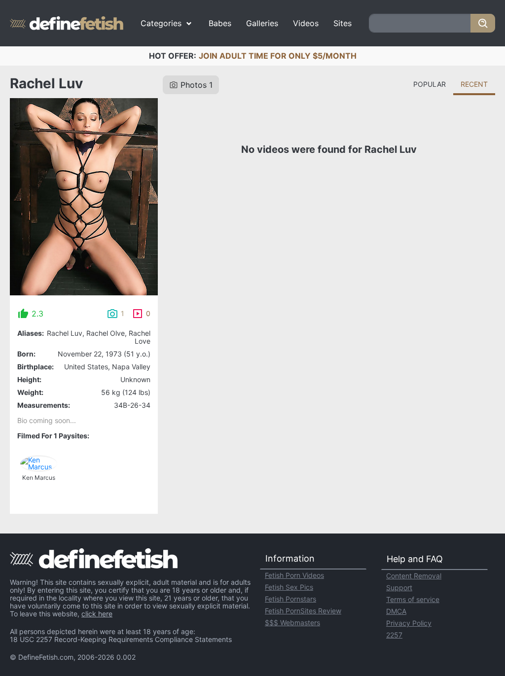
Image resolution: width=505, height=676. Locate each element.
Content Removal (413, 575)
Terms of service (412, 599)
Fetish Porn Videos (294, 575)
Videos (306, 23)
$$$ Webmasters (292, 622)
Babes (220, 23)
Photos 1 (196, 85)
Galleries (262, 23)
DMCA (396, 611)
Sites (342, 23)
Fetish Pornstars (290, 599)
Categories (161, 23)
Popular (429, 84)
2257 (394, 635)
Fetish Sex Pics (289, 587)
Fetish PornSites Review (303, 610)
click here (96, 613)
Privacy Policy (409, 623)
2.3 (37, 314)
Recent (474, 84)
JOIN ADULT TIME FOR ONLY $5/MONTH (278, 56)
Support (399, 587)
